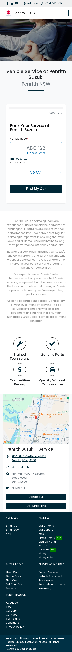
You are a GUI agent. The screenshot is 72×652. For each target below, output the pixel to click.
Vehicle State (19, 162)
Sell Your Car (14, 584)
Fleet (9, 607)
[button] (64, 13)
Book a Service (48, 572)
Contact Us (36, 497)
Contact (11, 615)
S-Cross (44, 545)
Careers (11, 611)
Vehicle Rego (19, 139)
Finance (11, 588)
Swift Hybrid (46, 526)
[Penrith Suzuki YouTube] (17, 3)
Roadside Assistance (52, 584)
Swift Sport (46, 530)
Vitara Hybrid (47, 541)
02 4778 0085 (54, 3)
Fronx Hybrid (47, 538)
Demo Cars (13, 576)
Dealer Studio (28, 649)
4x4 (8, 534)
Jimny (42, 553)
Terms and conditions (13, 621)
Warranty (45, 588)
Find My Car (36, 188)
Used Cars (12, 572)
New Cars (12, 580)
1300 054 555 (20, 467)
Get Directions (36, 506)
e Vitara (44, 549)
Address (32, 3)
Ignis (41, 534)
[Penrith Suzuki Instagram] (12, 3)
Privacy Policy (15, 627)
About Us (12, 603)
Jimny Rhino (46, 557)
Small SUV (12, 530)
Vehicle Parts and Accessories (50, 578)
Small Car (12, 526)
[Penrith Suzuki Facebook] (8, 3)
